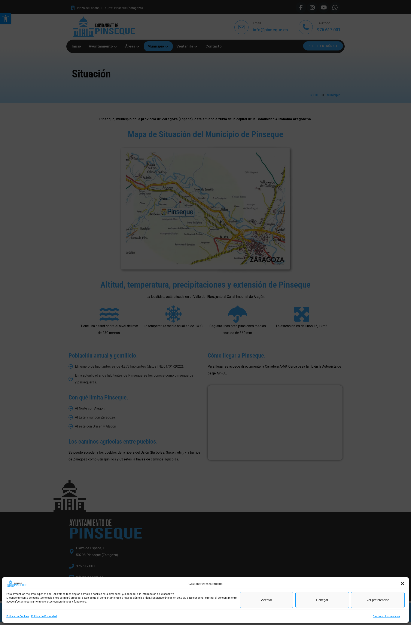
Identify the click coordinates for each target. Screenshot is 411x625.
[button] (402, 584)
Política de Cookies (17, 616)
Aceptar (266, 600)
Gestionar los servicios (386, 616)
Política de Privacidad (44, 616)
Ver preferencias (377, 600)
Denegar (322, 600)
